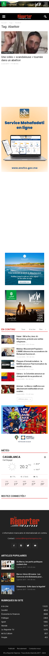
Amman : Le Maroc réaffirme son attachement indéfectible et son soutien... (30, 388)
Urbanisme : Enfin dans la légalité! (30, 587)
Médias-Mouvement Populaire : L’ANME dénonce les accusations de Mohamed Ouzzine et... (31, 351)
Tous (23, 329)
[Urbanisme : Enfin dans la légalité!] (7, 589)
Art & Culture (6, 633)
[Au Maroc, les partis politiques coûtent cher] (7, 564)
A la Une (32, 329)
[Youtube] (35, 545)
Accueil (4, 23)
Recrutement (22, 648)
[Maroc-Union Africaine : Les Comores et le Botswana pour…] (7, 577)
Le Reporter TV (7, 52)
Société (4, 610)
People (4, 637)
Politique (5, 618)
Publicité (11, 648)
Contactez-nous (35, 648)
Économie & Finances (10, 614)
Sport (3, 622)
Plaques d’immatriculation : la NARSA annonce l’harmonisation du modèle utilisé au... (31, 363)
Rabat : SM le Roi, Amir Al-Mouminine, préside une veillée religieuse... (29, 339)
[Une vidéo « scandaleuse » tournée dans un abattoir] (24, 42)
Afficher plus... (23, 399)
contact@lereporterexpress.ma (28, 538)
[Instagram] (21, 545)
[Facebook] (14, 545)
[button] (45, 16)
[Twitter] (28, 545)
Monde (4, 625)
